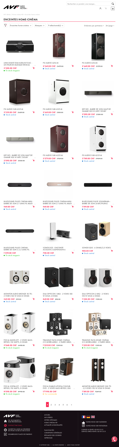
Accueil (47, 415)
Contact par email (15, 425)
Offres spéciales (50, 420)
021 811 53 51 (101, 431)
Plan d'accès (49, 430)
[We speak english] (93, 417)
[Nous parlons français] (83, 417)
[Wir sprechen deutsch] (88, 417)
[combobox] (94, 25)
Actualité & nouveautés (53, 425)
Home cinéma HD (17, 14)
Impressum (48, 438)
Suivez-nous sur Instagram (96, 426)
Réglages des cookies (52, 435)
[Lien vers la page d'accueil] (16, 5)
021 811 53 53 (98, 429)
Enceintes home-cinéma (32, 14)
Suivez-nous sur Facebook (96, 422)
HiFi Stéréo (7, 14)
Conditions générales (53, 433)
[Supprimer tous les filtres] (5, 25)
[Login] (100, 8)
